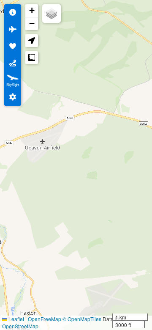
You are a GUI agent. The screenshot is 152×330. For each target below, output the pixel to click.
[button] (31, 10)
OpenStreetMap (20, 326)
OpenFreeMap (44, 318)
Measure (31, 57)
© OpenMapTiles (81, 318)
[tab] (12, 12)
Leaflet (15, 318)
